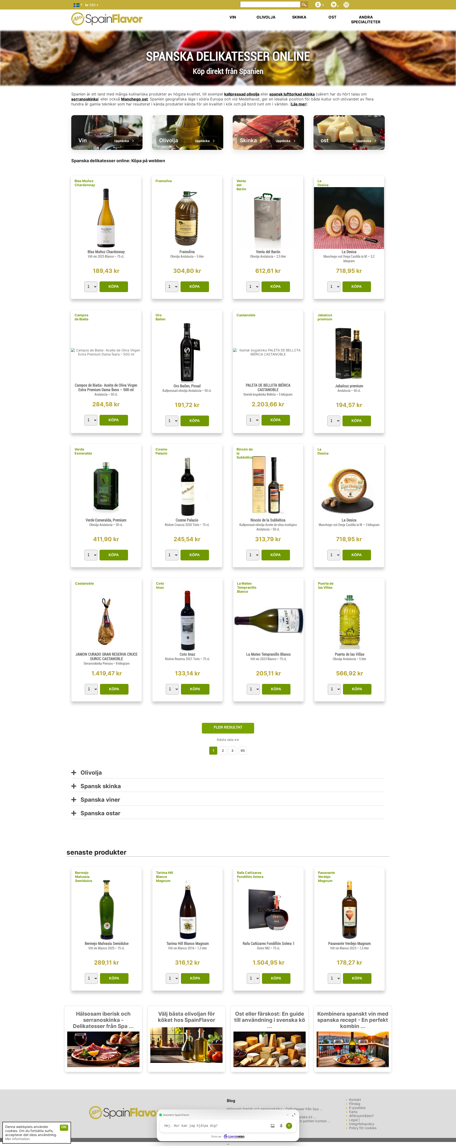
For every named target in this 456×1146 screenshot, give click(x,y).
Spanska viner (98, 800)
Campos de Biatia (81, 317)
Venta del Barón (241, 185)
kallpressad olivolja (241, 94)
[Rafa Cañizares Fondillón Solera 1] (268, 939)
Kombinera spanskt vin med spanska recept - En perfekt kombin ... (352, 1020)
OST (332, 17)
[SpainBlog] (346, 5)
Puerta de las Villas (325, 585)
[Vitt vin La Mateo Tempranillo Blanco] (268, 650)
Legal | (354, 1120)
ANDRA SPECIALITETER (365, 19)
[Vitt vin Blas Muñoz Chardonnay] (106, 248)
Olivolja (89, 773)
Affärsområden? (361, 1116)
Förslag (354, 1104)
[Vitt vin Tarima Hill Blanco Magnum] (187, 939)
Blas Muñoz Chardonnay (85, 183)
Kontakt (355, 1100)
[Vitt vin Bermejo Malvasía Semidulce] (106, 939)
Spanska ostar (98, 813)
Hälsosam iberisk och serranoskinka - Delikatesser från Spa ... (103, 1020)
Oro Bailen (161, 317)
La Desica (323, 183)
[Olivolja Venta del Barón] (268, 248)
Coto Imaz (160, 585)
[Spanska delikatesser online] (106, 22)
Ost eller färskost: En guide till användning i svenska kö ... (269, 1020)
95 (243, 750)
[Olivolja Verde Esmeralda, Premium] (106, 516)
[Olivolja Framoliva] (187, 248)
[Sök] (304, 4)
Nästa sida (228, 740)
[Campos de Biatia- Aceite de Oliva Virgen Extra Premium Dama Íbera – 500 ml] (106, 354)
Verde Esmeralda (83, 451)
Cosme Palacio (161, 451)
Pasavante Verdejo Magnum (326, 877)
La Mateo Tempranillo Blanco (246, 587)
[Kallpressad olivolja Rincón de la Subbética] (268, 516)
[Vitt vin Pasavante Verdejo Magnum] (349, 939)
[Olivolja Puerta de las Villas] (349, 650)
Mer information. (17, 1139)
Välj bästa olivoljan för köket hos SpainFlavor (186, 1017)
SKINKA (299, 17)
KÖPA (114, 286)
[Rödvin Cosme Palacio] (187, 516)
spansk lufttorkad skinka (292, 94)
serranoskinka (84, 99)
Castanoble (246, 315)
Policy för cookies (362, 1128)
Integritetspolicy (361, 1124)
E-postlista (357, 1108)
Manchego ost (134, 99)
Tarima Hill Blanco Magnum (164, 877)
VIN (232, 17)
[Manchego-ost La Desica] (349, 248)
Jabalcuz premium (325, 317)
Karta (353, 1112)
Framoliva (164, 181)
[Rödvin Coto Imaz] (187, 650)
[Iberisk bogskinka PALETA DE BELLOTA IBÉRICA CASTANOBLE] (268, 354)
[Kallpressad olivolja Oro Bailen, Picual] (187, 382)
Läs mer (298, 104)
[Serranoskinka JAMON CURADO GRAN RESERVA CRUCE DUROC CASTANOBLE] (106, 650)
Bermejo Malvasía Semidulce (83, 877)
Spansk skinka (98, 786)
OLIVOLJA (266, 17)
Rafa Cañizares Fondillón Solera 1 (250, 877)
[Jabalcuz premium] (349, 382)
